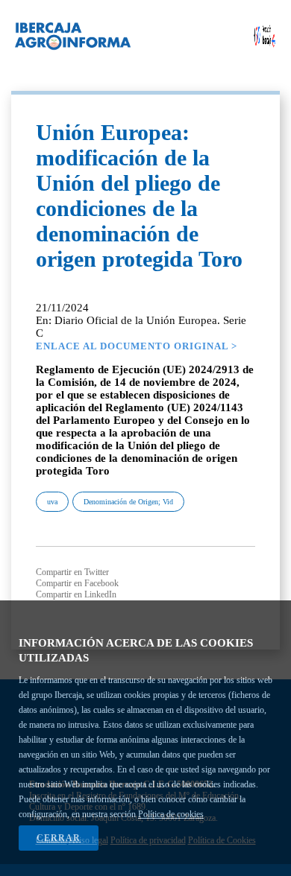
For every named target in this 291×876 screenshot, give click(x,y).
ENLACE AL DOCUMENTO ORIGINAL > (136, 346)
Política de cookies (171, 814)
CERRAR (59, 838)
